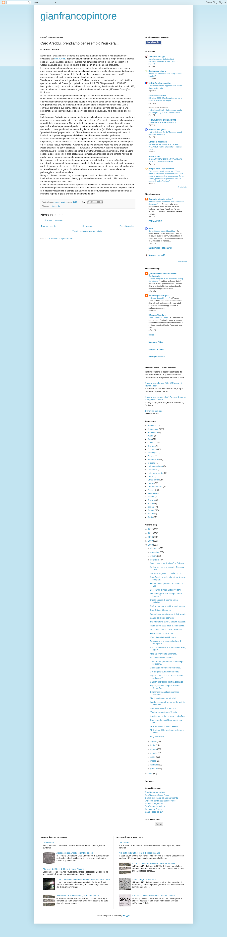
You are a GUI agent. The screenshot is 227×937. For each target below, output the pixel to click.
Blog (150, 439)
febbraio (154, 765)
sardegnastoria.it (157, 357)
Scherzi (151, 497)
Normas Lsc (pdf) (157, 255)
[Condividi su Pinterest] (101, 202)
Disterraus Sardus (157, 95)
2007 (150, 773)
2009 (150, 541)
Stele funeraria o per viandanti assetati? (168, 622)
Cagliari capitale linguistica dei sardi (166, 682)
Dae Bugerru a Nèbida (155, 792)
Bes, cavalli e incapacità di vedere (165, 590)
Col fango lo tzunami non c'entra (164, 672)
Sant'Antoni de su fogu (155, 806)
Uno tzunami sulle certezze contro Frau (167, 716)
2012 (150, 529)
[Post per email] (83, 202)
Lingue (151, 483)
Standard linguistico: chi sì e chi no (165, 573)
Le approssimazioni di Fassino (164, 726)
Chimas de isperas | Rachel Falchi (162, 122)
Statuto (151, 514)
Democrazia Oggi (157, 56)
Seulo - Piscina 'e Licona (159, 318)
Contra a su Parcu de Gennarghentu (161, 798)
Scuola (151, 503)
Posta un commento (53, 220)
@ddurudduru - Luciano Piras (162, 120)
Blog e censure (157, 736)
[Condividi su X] (95, 202)
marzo (153, 761)
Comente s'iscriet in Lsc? (161, 199)
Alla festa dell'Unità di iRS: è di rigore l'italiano (63, 869)
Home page (87, 226)
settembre (155, 560)
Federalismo (153, 459)
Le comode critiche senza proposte (166, 629)
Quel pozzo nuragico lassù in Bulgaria (167, 563)
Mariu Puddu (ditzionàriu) (160, 248)
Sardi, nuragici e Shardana (144, 879)
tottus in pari (154, 156)
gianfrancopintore (78, 16)
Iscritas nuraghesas (154, 803)
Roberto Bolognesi (157, 129)
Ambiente (152, 425)
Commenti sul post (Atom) (60, 238)
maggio (154, 753)
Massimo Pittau (156, 342)
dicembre (154, 548)
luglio (153, 745)
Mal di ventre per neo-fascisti (163, 698)
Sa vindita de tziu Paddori (161, 657)
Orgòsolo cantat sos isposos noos (160, 801)
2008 (150, 545)
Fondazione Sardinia (158, 107)
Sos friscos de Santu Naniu (157, 795)
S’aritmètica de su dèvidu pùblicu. (162, 231)
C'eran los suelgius (153, 411)
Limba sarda (55, 206)
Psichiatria (152, 493)
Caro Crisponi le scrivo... (161, 610)
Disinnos (152, 446)
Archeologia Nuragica (159, 295)
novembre (155, 552)
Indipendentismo (155, 466)
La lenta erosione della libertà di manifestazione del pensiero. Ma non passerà (163, 61)
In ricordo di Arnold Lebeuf (159, 298)
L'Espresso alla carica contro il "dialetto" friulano (153, 895)
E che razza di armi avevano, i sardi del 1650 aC (78, 895)
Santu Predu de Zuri (154, 812)
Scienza (151, 500)
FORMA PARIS (155, 221)
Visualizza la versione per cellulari (87, 231)
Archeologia (153, 429)
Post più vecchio (126, 226)
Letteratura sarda (155, 473)
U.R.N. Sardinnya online (160, 83)
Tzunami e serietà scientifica (163, 708)
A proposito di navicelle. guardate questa (75, 853)
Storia (150, 517)
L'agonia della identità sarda (163, 637)
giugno (153, 749)
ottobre (153, 556)
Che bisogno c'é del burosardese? (165, 668)
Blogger (126, 915)
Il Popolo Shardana (157, 315)
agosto (153, 741)
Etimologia (152, 453)
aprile (153, 757)
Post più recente (48, 226)
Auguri (151, 436)
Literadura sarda (155, 486)
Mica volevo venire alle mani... (163, 654)
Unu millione (48, 843)
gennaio (154, 768)
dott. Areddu (60, 58)
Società (151, 507)
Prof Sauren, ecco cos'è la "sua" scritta (167, 626)
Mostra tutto (182, 187)
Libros (150, 476)
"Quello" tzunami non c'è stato (163, 712)
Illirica (151, 335)
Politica (151, 490)
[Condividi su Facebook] (98, 202)
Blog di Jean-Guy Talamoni (161, 169)
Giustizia (151, 463)
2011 (150, 533)
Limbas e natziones (158, 142)
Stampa (151, 510)
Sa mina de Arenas (153, 809)
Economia (152, 449)
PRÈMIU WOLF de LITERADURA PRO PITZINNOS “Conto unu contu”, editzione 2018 (165, 146)
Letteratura (152, 469)
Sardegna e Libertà (158, 71)
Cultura (151, 442)
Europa (151, 456)
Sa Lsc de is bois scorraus (162, 618)
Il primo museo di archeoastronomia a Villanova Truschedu (83, 879)
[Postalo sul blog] (92, 202)
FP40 (151, 228)
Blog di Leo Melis (157, 349)
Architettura (153, 432)
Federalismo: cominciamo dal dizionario (168, 614)
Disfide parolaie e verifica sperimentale (167, 606)
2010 (150, 537)
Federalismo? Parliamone (161, 633)
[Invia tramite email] (89, 202)
